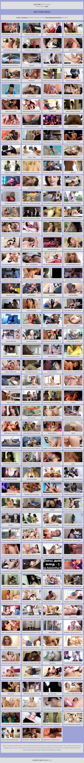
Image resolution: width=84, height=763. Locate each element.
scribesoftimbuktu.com (40, 760)
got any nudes (37, 4)
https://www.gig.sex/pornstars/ (54, 17)
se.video (18, 17)
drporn (46, 6)
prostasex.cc (24, 17)
